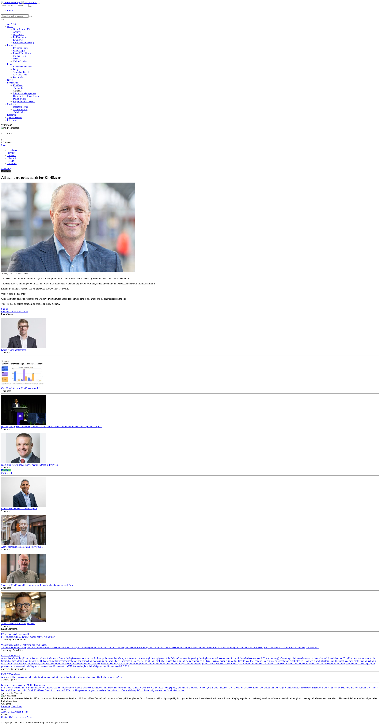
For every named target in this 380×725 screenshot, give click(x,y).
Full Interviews (20, 37)
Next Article (22, 311)
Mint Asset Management (24, 93)
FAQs (14, 711)
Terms (15, 717)
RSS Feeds (22, 711)
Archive (17, 32)
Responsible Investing (23, 42)
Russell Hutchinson (22, 53)
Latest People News (22, 66)
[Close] (2, 19)
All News (11, 24)
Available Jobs (20, 74)
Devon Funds (19, 98)
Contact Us (6, 717)
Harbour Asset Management (26, 96)
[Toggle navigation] (38, 3)
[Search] (30, 16)
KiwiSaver (18, 40)
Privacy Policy (25, 717)
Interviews (12, 120)
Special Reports (14, 117)
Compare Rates (20, 109)
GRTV (10, 80)
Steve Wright (19, 50)
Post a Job (18, 77)
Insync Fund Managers (24, 101)
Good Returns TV (21, 29)
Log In (10, 10)
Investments (12, 82)
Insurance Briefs (20, 48)
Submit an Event (21, 72)
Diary (15, 69)
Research (11, 114)
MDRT (16, 58)
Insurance (11, 45)
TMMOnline (19, 112)
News (10, 26)
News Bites (18, 34)
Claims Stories (20, 61)
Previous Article (9, 311)
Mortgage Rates (20, 106)
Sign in (4, 309)
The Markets (19, 88)
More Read (6, 473)
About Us (5, 711)
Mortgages (12, 104)
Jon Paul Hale (19, 56)
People (10, 64)
